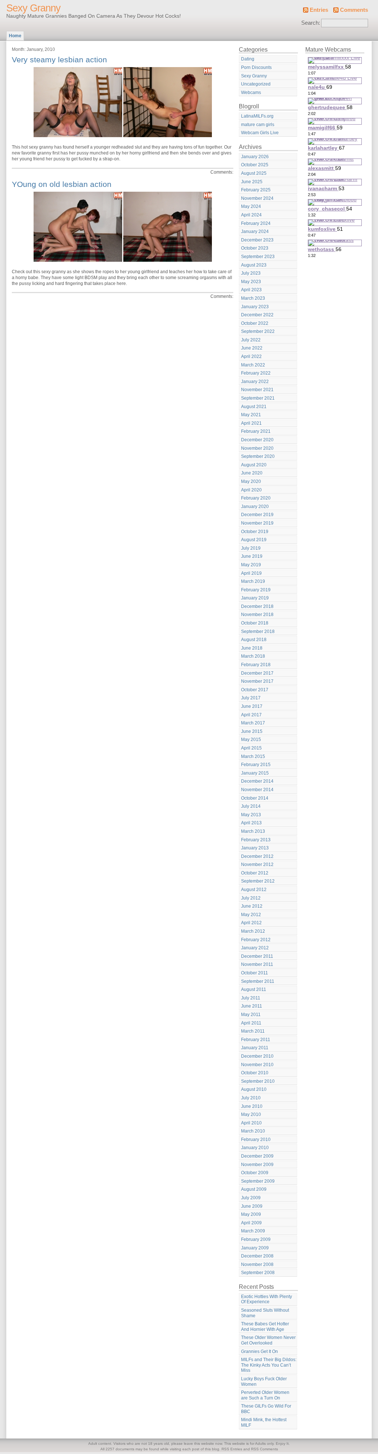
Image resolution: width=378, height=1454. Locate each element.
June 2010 (251, 1106)
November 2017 (257, 681)
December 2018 (257, 606)
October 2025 (254, 164)
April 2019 (251, 573)
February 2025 (256, 189)
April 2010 (251, 1123)
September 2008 (258, 1272)
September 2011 (257, 981)
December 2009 (257, 1156)
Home (15, 35)
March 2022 (253, 365)
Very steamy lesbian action (59, 59)
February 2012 (256, 939)
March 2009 (253, 1231)
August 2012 (254, 889)
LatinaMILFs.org (257, 116)
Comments (354, 10)
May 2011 (251, 1014)
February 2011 (255, 1039)
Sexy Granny (33, 8)
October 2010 (254, 1072)
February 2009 (256, 1239)
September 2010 (258, 1081)
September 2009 (258, 1181)
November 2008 (257, 1264)
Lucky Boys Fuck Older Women (264, 1381)
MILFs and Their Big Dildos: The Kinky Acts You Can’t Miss (268, 1365)
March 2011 (253, 1031)
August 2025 (254, 173)
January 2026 (255, 156)
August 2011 (253, 989)
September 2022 (258, 331)
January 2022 (255, 381)
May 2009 (251, 1214)
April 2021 (251, 423)
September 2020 (258, 456)
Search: (310, 23)
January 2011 (254, 1047)
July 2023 (251, 273)
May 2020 (251, 481)
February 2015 (256, 764)
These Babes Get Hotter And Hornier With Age (265, 1326)
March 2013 (253, 831)
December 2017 (257, 673)
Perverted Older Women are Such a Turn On (265, 1395)
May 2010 (251, 1114)
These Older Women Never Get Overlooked (268, 1340)
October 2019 (254, 531)
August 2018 (254, 639)
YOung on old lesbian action (61, 184)
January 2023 (255, 306)
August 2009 (254, 1189)
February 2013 (256, 839)
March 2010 (253, 1131)
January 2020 (255, 506)
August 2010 (254, 1089)
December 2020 (257, 439)
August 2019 (254, 539)
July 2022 (251, 339)
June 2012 (251, 906)
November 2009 (257, 1164)
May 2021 (251, 414)
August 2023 (254, 265)
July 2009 (251, 1197)
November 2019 (257, 523)
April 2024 (251, 215)
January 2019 (255, 598)
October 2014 (254, 798)
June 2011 (251, 1006)
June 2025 (251, 181)
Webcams (251, 92)
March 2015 (253, 756)
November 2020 (257, 448)
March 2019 (253, 581)
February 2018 (256, 664)
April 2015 (251, 748)
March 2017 (253, 723)
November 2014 (257, 789)
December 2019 (257, 514)
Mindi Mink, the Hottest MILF (263, 1422)
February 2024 (256, 223)
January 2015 (255, 773)
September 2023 (258, 256)
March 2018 (253, 656)
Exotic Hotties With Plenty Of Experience (266, 1299)
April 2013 (251, 822)
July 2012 (251, 898)
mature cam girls (257, 124)
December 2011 (257, 956)
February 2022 (256, 373)
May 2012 (251, 914)
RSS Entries (231, 1449)
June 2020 (251, 473)
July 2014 (251, 806)
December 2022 (257, 314)
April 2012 (251, 922)
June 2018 (251, 648)
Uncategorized (256, 84)
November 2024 (257, 198)
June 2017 (251, 706)
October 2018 (254, 623)
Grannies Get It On (259, 1351)
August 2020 (254, 464)
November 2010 (257, 1064)
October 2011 (254, 972)
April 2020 (251, 490)
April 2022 (251, 356)
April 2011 (251, 1023)
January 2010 (255, 1147)
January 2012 (255, 947)
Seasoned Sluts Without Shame (265, 1313)
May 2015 (251, 739)
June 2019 (251, 556)
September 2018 (258, 631)
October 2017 (254, 689)
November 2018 (257, 614)
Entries (319, 10)
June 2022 (251, 348)
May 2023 (251, 281)
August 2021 (254, 406)
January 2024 (255, 231)
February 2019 (256, 589)
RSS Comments (264, 1449)
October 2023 (254, 248)
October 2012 (254, 873)
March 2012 (253, 931)
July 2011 (250, 998)
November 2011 (257, 964)
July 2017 (251, 697)
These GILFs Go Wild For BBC (266, 1408)
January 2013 (255, 848)
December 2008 (257, 1256)
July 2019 (251, 548)
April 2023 (251, 289)
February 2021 (256, 431)
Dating (247, 59)
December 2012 (257, 856)
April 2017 (251, 714)
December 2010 (257, 1056)
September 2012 (258, 881)
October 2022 (254, 323)
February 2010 (256, 1139)
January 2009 (255, 1247)
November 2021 (257, 389)
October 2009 (254, 1172)
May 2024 (251, 206)
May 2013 (251, 814)
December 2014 (257, 781)
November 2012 (257, 864)
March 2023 (253, 298)
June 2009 (251, 1206)
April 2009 (251, 1222)
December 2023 (257, 240)
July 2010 (251, 1097)
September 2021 (258, 398)
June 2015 (251, 731)
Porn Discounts (256, 67)
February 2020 (256, 498)
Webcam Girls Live (260, 132)
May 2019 (251, 564)
